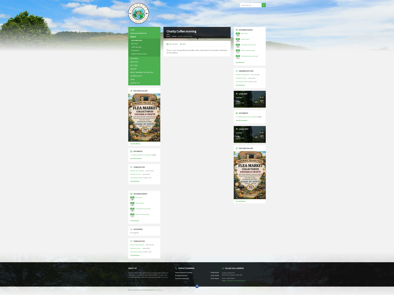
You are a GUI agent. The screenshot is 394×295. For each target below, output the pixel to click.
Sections (134, 65)
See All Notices (135, 181)
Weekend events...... (136, 174)
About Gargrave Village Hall (142, 72)
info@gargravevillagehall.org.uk (235, 280)
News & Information (138, 33)
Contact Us (134, 83)
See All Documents (136, 158)
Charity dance (139, 203)
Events (174, 36)
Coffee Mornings (136, 47)
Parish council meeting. (142, 214)
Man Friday (138, 197)
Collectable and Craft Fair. (143, 209)
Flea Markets (135, 50)
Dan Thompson (158, 290)
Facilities (134, 62)
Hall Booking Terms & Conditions (142, 155)
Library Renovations (136, 178)
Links (132, 79)
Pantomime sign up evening (249, 56)
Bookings (134, 58)
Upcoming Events (136, 40)
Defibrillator (136, 76)
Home (168, 36)
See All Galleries (135, 144)
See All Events (134, 221)
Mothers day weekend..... (138, 171)
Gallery (133, 69)
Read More (164, 277)
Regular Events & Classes (139, 54)
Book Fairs (134, 44)
